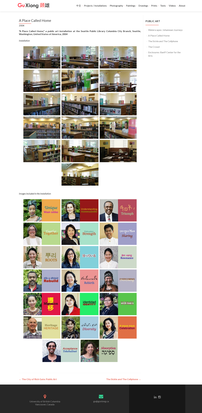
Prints (154, 5)
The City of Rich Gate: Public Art (38, 379)
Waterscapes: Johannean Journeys (165, 29)
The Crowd (154, 46)
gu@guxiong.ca (101, 401)
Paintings (130, 5)
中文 (78, 5)
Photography (116, 5)
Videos (172, 5)
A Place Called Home (159, 35)
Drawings (143, 5)
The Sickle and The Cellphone (123, 379)
